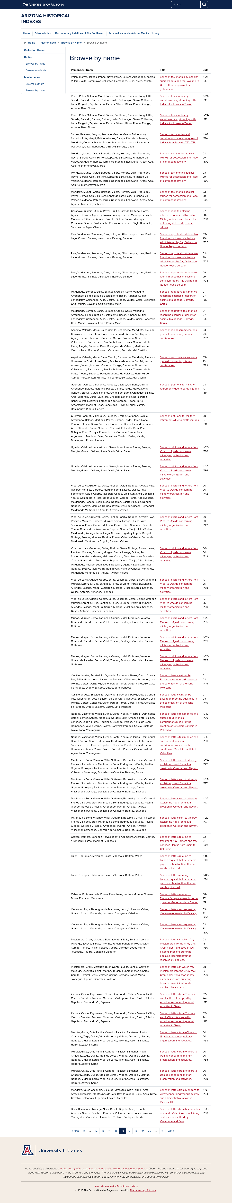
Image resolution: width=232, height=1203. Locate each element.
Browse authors (35, 84)
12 (96, 1130)
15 (116, 1130)
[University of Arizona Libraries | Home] (51, 1150)
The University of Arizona (143, 1190)
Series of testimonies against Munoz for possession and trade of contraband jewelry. (179, 157)
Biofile (28, 57)
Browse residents (36, 70)
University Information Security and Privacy (116, 1186)
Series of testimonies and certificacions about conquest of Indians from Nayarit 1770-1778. (179, 138)
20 (149, 1130)
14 (109, 1130)
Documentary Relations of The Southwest (79, 33)
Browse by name (35, 63)
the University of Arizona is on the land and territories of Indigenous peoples (104, 1168)
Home (26, 33)
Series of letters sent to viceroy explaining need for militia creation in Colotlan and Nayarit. (179, 764)
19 (142, 1130)
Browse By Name (71, 42)
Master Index (48, 42)
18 (136, 1130)
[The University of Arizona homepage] (43, 4)
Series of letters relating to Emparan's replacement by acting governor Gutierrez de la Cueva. (179, 898)
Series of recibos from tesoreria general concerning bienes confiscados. (178, 334)
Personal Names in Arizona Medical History (134, 33)
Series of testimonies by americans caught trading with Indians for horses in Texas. (178, 100)
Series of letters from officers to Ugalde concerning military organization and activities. (178, 1036)
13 (103, 1130)
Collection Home (34, 50)
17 (129, 1130)
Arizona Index (43, 33)
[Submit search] (204, 4)
